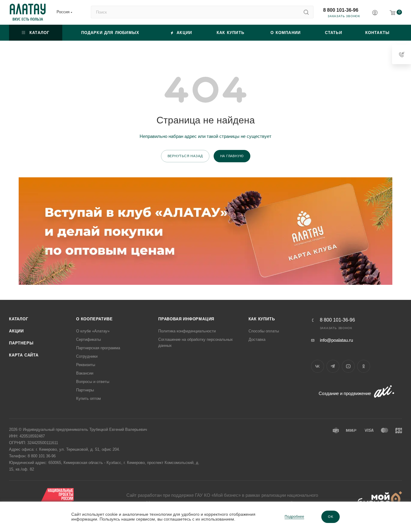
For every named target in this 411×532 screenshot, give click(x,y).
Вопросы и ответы (92, 381)
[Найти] (306, 12)
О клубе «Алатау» (93, 331)
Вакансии (84, 373)
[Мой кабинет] (375, 13)
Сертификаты (88, 339)
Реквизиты (85, 364)
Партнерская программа (98, 348)
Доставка (257, 339)
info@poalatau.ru (336, 340)
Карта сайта (24, 355)
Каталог (18, 319)
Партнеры (21, 343)
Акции (16, 331)
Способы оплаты (264, 331)
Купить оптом (88, 398)
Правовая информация (186, 319)
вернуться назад (185, 156)
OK (330, 516)
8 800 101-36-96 (340, 10)
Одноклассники (363, 366)
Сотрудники (86, 356)
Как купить (262, 319)
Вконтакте (317, 366)
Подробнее (294, 517)
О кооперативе (94, 319)
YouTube (348, 366)
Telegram (332, 366)
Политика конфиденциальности (187, 331)
